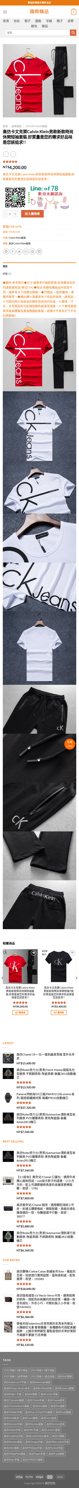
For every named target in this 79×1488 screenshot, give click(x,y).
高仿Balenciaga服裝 (40, 1382)
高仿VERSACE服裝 (33, 1459)
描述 (5, 266)
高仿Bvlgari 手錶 (12, 1394)
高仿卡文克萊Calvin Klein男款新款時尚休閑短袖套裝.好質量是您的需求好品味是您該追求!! (20, 992)
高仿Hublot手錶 (12, 1429)
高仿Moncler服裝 (13, 1441)
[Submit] (73, 33)
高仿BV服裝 (31, 1394)
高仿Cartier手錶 (49, 1394)
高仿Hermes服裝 (34, 1424)
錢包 (34, 26)
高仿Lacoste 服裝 (51, 1429)
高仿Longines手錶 (13, 1435)
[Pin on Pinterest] (33, 252)
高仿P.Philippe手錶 (32, 1447)
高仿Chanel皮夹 (56, 1400)
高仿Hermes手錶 (13, 1424)
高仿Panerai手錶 (54, 1447)
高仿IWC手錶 (31, 1429)
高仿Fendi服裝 (63, 1412)
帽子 (60, 21)
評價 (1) (7, 273)
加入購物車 (32, 213)
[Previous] (2, 985)
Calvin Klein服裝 (36, 126)
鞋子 (28, 21)
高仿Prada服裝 (56, 1453)
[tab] (39, 266)
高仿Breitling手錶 (42, 1388)
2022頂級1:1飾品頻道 (43, 1376)
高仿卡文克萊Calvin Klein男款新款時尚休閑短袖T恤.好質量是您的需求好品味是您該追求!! (58, 992)
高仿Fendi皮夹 (11, 1417)
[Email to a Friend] (26, 252)
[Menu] (5, 11)
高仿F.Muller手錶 (13, 1412)
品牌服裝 (16, 126)
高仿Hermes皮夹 (55, 1424)
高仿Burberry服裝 (64, 1388)
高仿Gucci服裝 (30, 1417)
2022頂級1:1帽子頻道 (43, 1370)
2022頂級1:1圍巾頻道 (16, 1370)
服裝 (38, 21)
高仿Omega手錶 (34, 1441)
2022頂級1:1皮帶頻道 (16, 1376)
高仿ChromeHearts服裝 (16, 1406)
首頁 (6, 21)
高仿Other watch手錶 (57, 1441)
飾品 (45, 26)
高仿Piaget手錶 (37, 1453)
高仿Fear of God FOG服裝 (39, 1412)
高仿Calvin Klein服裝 (20, 243)
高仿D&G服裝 (40, 1406)
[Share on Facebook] (13, 252)
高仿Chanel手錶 (35, 1400)
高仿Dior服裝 (58, 1406)
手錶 (49, 21)
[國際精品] (39, 12)
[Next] (76, 985)
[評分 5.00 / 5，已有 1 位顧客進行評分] (39, 161)
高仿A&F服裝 (65, 1376)
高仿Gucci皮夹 (49, 1417)
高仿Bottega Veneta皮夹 (17, 1388)
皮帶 (71, 21)
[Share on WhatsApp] (6, 252)
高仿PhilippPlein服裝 (15, 1453)
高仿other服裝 (11, 1447)
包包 (17, 21)
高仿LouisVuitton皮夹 (37, 1435)
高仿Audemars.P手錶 (15, 1382)
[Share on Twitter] (19, 252)
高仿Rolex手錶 (11, 1459)
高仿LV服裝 (58, 1435)
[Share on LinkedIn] (39, 252)
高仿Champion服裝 (14, 1400)
